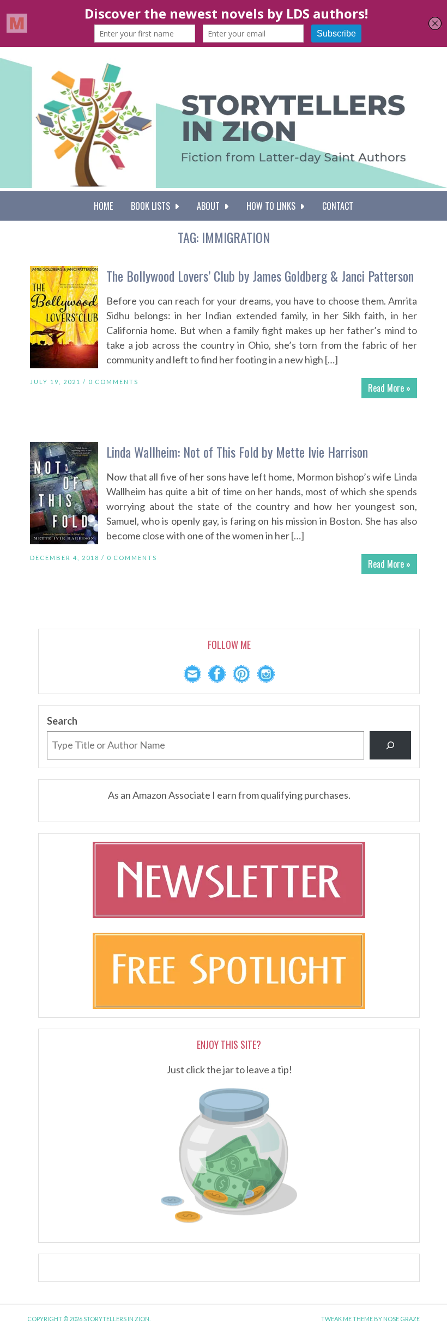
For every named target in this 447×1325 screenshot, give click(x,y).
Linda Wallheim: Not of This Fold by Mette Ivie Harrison (237, 451)
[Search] (390, 745)
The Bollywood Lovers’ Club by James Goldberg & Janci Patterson (260, 275)
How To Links (273, 205)
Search (62, 721)
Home (103, 205)
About (210, 205)
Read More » (389, 387)
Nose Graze (401, 1318)
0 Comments (113, 381)
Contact (337, 205)
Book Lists (152, 205)
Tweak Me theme (347, 1318)
